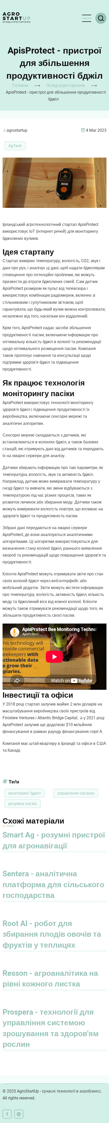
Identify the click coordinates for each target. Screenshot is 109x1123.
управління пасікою (75, 793)
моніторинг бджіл (24, 793)
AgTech (15, 145)
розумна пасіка (22, 803)
